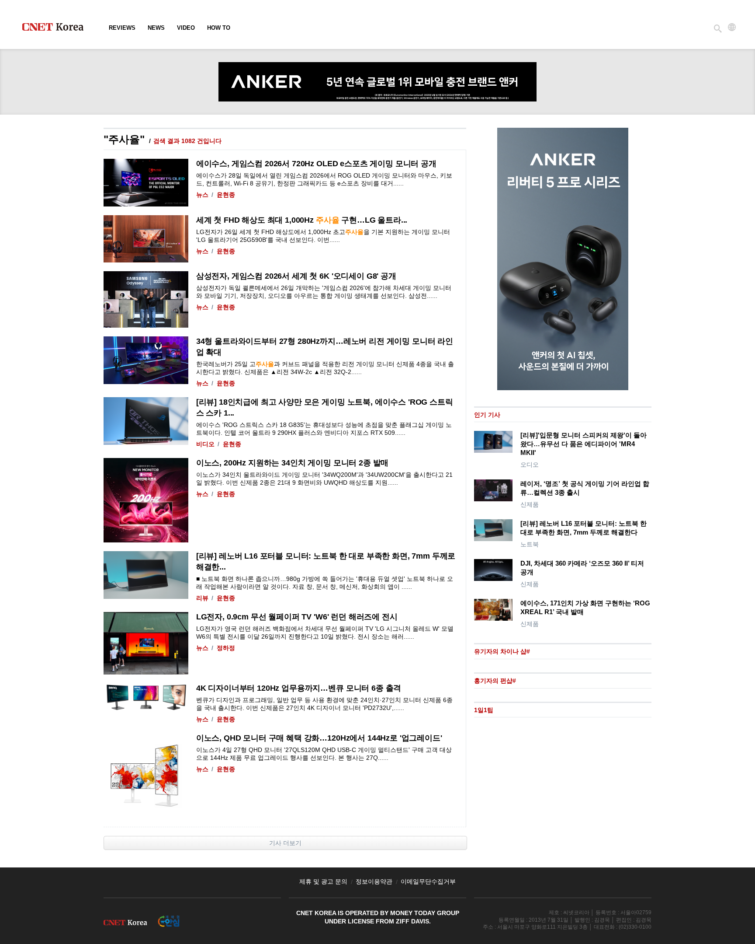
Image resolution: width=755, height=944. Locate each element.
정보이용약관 (374, 881)
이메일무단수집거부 (428, 881)
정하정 (226, 647)
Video (186, 27)
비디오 (205, 444)
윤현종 (226, 194)
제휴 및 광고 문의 (323, 881)
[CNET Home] (56, 28)
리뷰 (202, 597)
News (156, 27)
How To (218, 27)
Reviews (122, 27)
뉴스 (202, 194)
